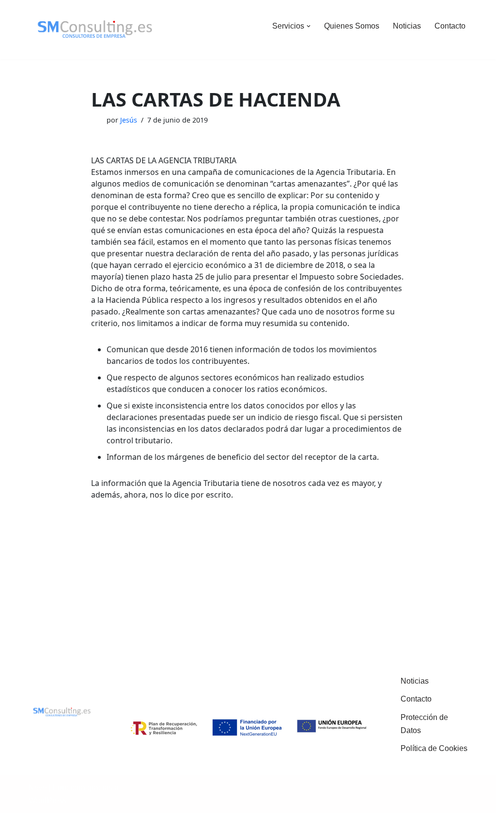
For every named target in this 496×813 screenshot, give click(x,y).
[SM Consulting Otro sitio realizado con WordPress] (95, 30)
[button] (308, 26)
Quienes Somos (351, 26)
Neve (38, 787)
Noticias (407, 26)
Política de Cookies (434, 748)
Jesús (128, 120)
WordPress (48, 801)
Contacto (449, 26)
